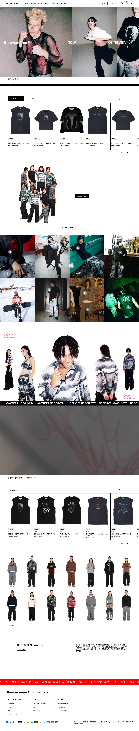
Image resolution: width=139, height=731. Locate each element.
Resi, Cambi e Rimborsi (39, 704)
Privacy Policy (62, 707)
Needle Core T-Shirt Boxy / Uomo (45, 143)
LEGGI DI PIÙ (21, 650)
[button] (132, 3)
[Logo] (13, 3)
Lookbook (10, 707)
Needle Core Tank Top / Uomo (18, 534)
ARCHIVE (11, 625)
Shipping (35, 707)
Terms (76, 723)
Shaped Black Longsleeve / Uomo (71, 143)
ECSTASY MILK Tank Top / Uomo (44, 534)
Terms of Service (63, 704)
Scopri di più (31, 478)
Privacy (81, 723)
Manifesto (10, 704)
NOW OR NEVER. (13, 79)
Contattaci (36, 710)
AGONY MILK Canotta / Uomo (121, 534)
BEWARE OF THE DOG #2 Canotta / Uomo (97, 534)
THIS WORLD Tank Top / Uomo (69, 534)
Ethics (9, 710)
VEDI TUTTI (124, 152)
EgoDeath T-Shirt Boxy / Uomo (122, 143)
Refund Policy (62, 710)
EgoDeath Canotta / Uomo (95, 143)
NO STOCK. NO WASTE (13, 714)
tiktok (45, 692)
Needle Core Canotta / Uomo (18, 143)
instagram (37, 692)
